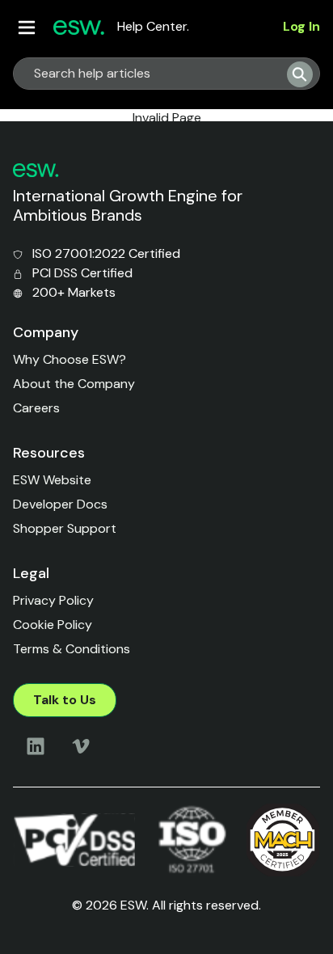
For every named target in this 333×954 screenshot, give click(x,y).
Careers (36, 407)
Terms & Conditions (71, 648)
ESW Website (52, 479)
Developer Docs (60, 504)
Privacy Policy (53, 600)
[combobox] (144, 73)
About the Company (74, 383)
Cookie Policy (52, 624)
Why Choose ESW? (69, 359)
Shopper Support (64, 528)
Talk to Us (64, 699)
